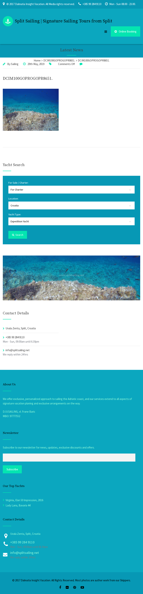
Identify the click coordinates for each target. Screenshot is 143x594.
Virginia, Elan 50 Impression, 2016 (24, 500)
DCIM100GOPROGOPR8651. (28, 78)
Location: (13, 198)
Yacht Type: (14, 214)
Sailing (14, 64)
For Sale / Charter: (18, 182)
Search (19, 234)
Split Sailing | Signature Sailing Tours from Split (63, 21)
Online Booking (127, 31)
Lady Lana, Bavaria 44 (18, 505)
